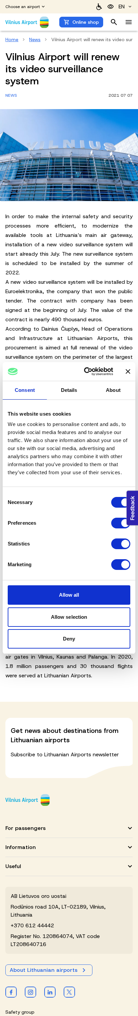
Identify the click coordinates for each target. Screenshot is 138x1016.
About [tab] (113, 390)
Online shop (85, 22)
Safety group (19, 1012)
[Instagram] (30, 992)
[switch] (120, 523)
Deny (69, 639)
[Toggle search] (114, 22)
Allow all (69, 595)
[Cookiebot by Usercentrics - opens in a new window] (85, 371)
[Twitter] (69, 992)
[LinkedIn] (50, 992)
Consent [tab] (25, 390)
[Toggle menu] (129, 22)
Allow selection (69, 617)
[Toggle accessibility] (110, 6)
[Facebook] (11, 992)
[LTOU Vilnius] (27, 800)
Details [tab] (69, 390)
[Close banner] (128, 371)
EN (122, 6)
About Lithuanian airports (43, 969)
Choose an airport (22, 6)
